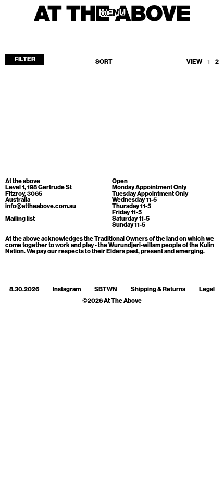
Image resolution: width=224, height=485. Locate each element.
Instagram (67, 289)
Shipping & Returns (158, 289)
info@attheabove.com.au (40, 206)
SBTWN (105, 289)
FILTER (25, 59)
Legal (207, 289)
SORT (104, 62)
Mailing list (20, 218)
